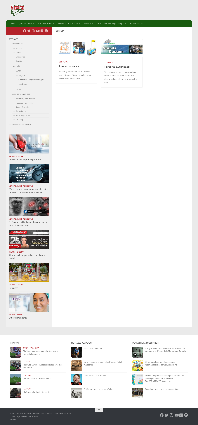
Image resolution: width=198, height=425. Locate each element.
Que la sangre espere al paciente (25, 159)
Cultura (18, 53)
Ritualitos (13, 288)
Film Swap (22, 84)
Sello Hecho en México (21, 124)
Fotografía (16, 66)
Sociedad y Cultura (23, 115)
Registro (21, 75)
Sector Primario (22, 111)
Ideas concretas (69, 66)
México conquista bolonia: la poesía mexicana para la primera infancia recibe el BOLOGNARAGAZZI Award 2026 (164, 378)
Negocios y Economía (24, 103)
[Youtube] (37, 30)
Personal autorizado (117, 67)
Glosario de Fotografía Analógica (31, 80)
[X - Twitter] (29, 30)
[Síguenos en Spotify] (46, 30)
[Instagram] (33, 30)
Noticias (19, 48)
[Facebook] (24, 30)
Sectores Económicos (21, 94)
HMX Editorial (17, 44)
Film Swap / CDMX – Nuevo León (37, 378)
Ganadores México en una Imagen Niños (162, 389)
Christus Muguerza (18, 317)
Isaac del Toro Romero (93, 348)
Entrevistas (20, 57)
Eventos (26, 348)
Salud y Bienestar (23, 107)
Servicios (63, 62)
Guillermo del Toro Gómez (95, 375)
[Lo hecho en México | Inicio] (20, 10)
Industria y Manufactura (25, 99)
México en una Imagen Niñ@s (110, 23)
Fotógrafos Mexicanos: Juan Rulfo (98, 389)
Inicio (12, 23)
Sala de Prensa (136, 23)
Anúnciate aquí (45, 23)
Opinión (19, 61)
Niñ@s (18, 89)
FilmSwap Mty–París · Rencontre (37, 392)
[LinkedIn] (42, 30)
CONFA (87, 23)
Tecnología (20, 119)
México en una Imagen (68, 23)
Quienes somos (25, 23)
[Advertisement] (139, 9)
